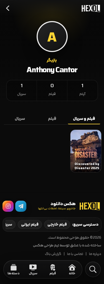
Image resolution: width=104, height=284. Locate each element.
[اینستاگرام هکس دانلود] (8, 206)
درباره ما (95, 254)
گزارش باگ (53, 254)
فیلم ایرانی (30, 224)
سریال (20, 118)
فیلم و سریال (84, 118)
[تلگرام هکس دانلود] (20, 206)
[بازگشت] (8, 8)
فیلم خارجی (57, 224)
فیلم (52, 118)
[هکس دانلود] (90, 8)
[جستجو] (93, 269)
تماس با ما (75, 254)
